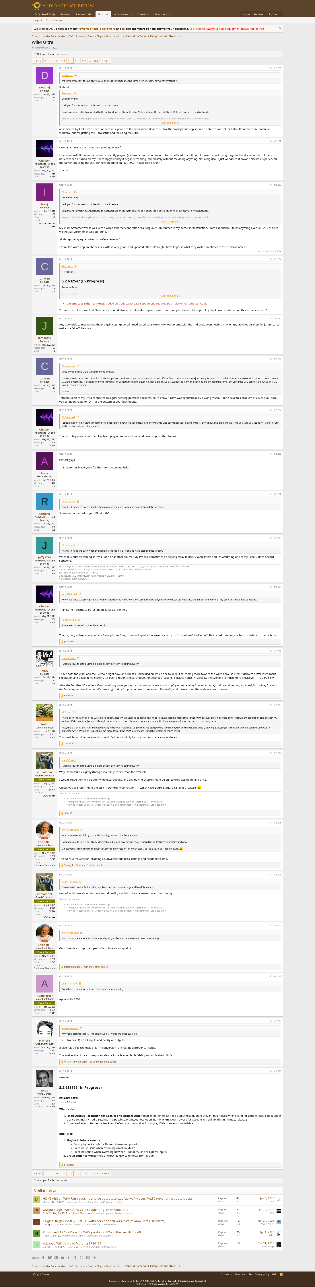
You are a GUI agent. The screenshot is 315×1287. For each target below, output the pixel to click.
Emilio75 (47, 1213)
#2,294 (277, 753)
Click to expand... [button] (170, 122)
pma (272, 1212)
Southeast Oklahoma (44, 865)
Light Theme (42, 1274)
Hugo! (46, 1235)
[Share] (270, 68)
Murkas (46, 1202)
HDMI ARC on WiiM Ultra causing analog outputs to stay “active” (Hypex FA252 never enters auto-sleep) (117, 1198)
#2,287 (277, 410)
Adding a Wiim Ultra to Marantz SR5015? (72, 1243)
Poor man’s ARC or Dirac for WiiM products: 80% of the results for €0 (92, 1232)
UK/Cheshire (49, 795)
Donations (143, 14)
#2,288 (277, 453)
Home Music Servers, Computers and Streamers (90, 1202)
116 (77, 61)
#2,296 (277, 874)
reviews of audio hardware (97, 28)
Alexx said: (67, 93)
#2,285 (277, 318)
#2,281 (277, 68)
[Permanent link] (103, 1088)
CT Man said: (68, 417)
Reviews (65, 14)
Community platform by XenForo (138, 1281)
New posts (37, 20)
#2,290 (277, 538)
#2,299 (277, 1021)
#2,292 (277, 651)
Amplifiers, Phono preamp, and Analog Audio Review (95, 1213)
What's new (121, 14)
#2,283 (277, 184)
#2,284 (277, 259)
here (199, 28)
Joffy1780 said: (69, 594)
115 (70, 61)
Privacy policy (262, 1274)
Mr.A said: (67, 712)
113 (56, 61)
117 (84, 61)
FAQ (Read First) (44, 14)
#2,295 (277, 822)
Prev (38, 61)
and (83, 865)
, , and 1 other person (86, 967)
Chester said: (68, 366)
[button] (131, 14)
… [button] (50, 61)
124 (96, 61)
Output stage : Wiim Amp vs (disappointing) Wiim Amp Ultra (86, 1209)
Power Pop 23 (267, 1224)
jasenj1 (46, 1247)
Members (161, 14)
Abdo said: (67, 266)
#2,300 (277, 1071)
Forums (103, 14)
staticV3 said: (69, 658)
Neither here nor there (46, 225)
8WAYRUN (174, 1283)
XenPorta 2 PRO (143, 1283)
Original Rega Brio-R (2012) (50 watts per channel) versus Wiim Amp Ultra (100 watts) (104, 1221)
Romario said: (69, 619)
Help (274, 1274)
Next (104, 61)
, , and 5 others (90, 1061)
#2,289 (277, 494)
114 (63, 61)
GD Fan (270, 1201)
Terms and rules (243, 1274)
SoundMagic (268, 1246)
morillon (270, 1235)
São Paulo (50, 1106)
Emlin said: (67, 75)
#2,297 (277, 925)
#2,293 (277, 705)
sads (45, 1224)
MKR (37, 47)
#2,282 (277, 141)
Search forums (54, 20)
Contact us (226, 1274)
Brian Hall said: (69, 881)
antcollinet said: (70, 829)
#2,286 (277, 358)
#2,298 (277, 976)
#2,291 (277, 586)
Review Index (84, 14)
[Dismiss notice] (279, 29)
